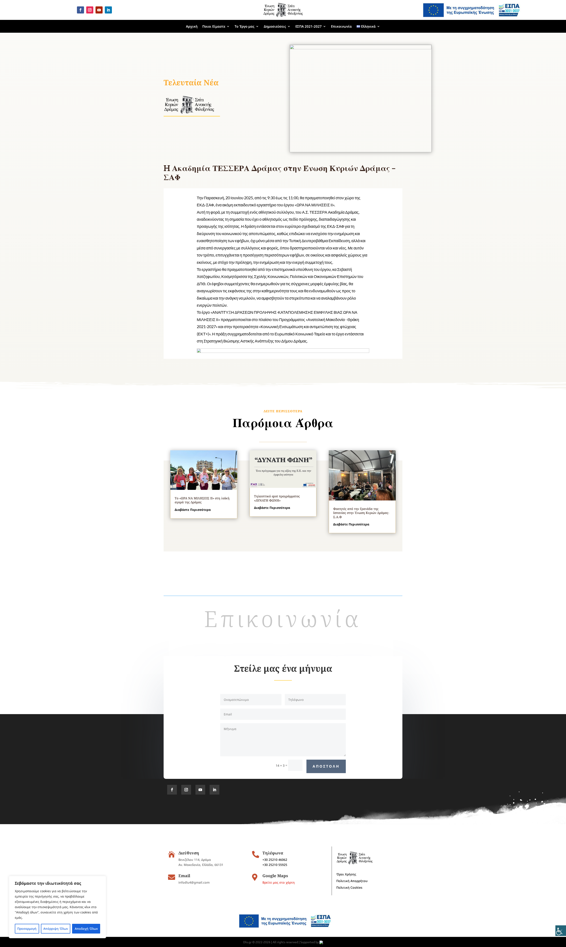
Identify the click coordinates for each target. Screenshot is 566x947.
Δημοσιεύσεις (275, 26)
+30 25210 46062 (274, 860)
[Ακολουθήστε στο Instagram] (89, 9)
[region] (57, 907)
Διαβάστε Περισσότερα (193, 510)
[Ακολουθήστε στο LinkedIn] (108, 9)
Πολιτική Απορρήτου (352, 881)
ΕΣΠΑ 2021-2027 (308, 26)
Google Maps (275, 875)
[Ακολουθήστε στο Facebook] (80, 9)
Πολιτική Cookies (349, 888)
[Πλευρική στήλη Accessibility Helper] (560, 930)
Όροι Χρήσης (346, 874)
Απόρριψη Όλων (55, 928)
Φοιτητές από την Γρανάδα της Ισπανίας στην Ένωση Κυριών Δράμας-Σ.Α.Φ (361, 513)
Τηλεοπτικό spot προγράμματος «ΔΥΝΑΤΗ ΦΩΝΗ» (277, 498)
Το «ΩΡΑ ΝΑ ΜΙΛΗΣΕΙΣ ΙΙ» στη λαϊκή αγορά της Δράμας (202, 500)
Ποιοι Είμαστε (213, 26)
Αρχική (191, 26)
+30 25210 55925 (274, 865)
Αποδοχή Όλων (86, 928)
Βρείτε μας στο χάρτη (278, 882)
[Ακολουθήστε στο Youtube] (99, 9)
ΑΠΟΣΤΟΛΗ (326, 766)
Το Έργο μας (244, 26)
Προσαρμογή (26, 928)
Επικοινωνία (341, 26)
